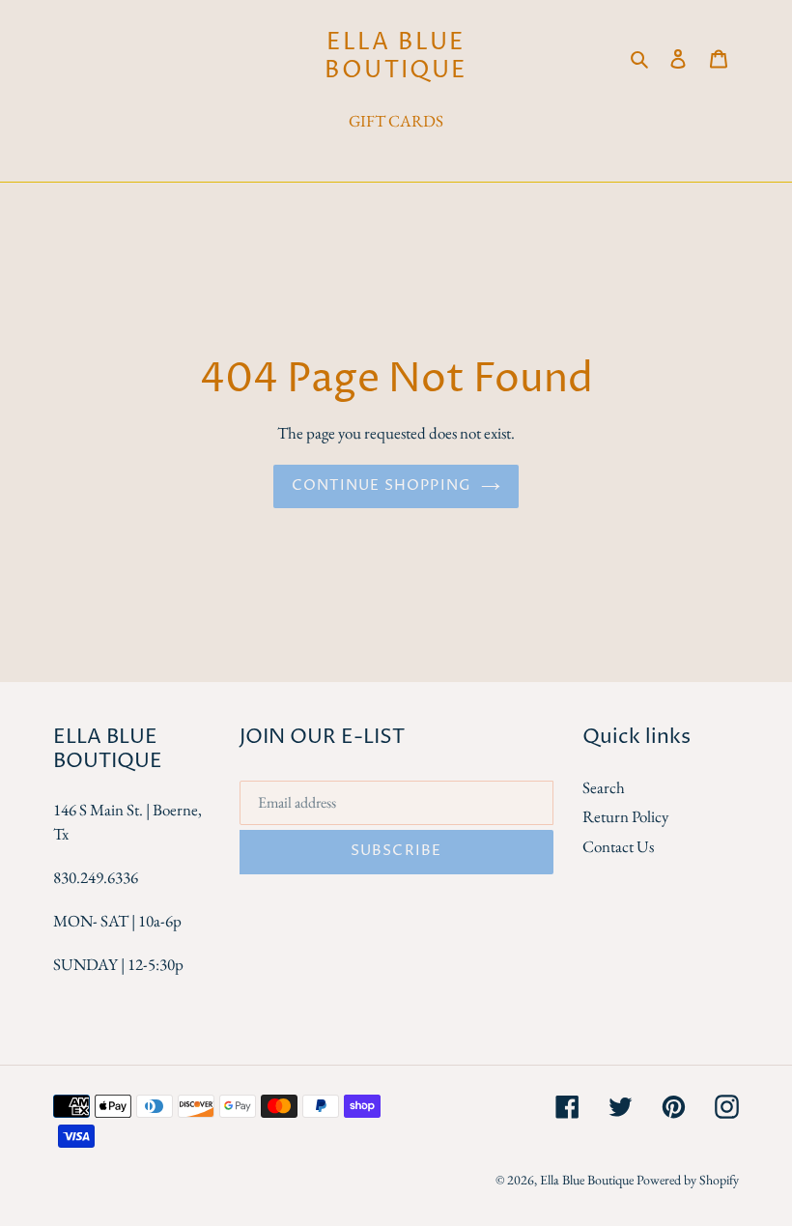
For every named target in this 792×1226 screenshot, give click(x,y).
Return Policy (625, 816)
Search (603, 787)
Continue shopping (381, 485)
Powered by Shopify (687, 1179)
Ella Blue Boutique (396, 57)
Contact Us (618, 846)
